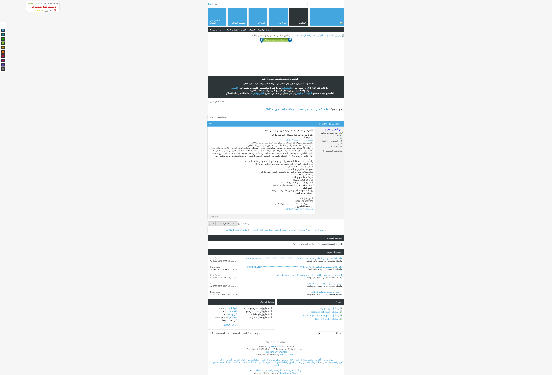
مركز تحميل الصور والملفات (293, 362)
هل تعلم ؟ (325, 362)
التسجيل (234, 88)
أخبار (320, 35)
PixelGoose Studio (289, 372)
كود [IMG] (232, 314)
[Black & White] (3, 69)
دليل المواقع (253, 359)
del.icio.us (315, 311)
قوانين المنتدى (230, 324)
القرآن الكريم (240, 359)
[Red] (3, 56)
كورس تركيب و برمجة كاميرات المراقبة (324, 283)
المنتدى (329, 35)
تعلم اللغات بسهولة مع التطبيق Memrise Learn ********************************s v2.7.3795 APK (294, 258)
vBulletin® (276, 346)
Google (318, 318)
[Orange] (3, 52)
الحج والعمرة (337, 362)
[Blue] (3, 30)
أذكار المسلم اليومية (255, 362)
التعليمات (252, 29)
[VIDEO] (233, 317)
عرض (211, 117)
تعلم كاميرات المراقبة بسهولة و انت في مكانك (297, 109)
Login (210, 4)
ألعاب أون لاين (225, 359)
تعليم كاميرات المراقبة (237, 230)
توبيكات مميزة (272, 362)
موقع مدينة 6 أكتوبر (251, 333)
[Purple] (3, 64)
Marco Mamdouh (288, 354)
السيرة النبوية (313, 362)
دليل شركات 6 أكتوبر (270, 359)
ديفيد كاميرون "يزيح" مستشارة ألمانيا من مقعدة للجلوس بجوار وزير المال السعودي (287, 230)
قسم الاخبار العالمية (306, 35)
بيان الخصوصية (223, 333)
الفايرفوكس (258, 93)
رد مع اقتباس (214, 216)
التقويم (243, 29)
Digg (322, 308)
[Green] (3, 39)
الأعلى (211, 223)
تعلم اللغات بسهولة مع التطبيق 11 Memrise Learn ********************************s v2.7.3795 (294, 266)
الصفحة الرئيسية (265, 29)
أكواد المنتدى (231, 308)
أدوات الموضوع (222, 117)
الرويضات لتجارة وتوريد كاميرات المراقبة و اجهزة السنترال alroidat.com (309, 275)
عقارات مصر (287, 359)
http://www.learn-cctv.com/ (300, 140)
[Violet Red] (3, 60)
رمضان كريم (225, 362)
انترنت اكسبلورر (304, 93)
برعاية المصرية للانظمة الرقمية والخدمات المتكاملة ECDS (276, 370)
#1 (210, 123)
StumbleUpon (309, 315)
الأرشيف (236, 333)
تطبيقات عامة (232, 29)
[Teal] (3, 34)
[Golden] (3, 47)
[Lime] (3, 43)
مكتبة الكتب (238, 362)
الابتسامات (232, 311)
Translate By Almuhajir (276, 351)
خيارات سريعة (216, 29)
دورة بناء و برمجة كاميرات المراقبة (326, 291)
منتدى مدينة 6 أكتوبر (304, 359)
